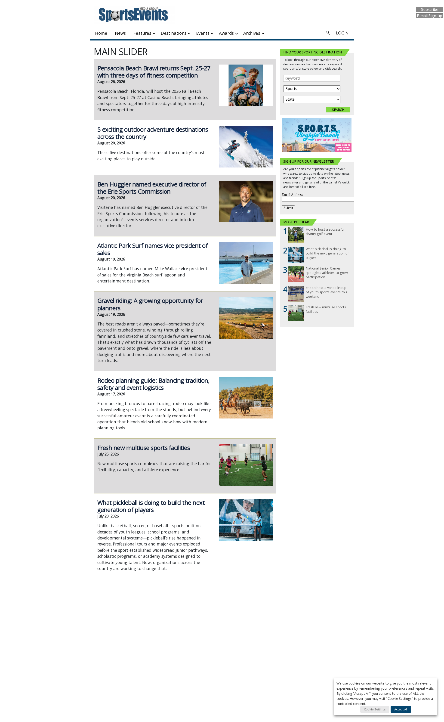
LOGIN (342, 33)
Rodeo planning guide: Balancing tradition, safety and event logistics (153, 384)
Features (142, 33)
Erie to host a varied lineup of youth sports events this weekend (326, 292)
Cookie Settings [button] (375, 709)
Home (101, 33)
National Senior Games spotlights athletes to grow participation (327, 272)
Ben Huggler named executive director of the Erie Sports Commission (151, 187)
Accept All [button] (400, 709)
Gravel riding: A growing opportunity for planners (150, 304)
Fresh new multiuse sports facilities (143, 447)
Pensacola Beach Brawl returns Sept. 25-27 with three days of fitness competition (154, 71)
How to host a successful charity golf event (325, 231)
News (120, 33)
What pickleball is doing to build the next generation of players (151, 506)
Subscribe (429, 9)
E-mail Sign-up (429, 15)
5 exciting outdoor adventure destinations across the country (152, 133)
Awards (226, 33)
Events (203, 33)
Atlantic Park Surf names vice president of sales (152, 249)
